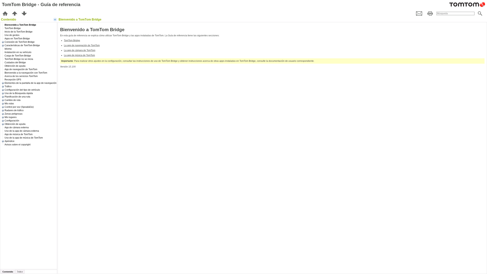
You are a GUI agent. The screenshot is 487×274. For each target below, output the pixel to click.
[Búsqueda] (480, 13)
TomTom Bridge (72, 40)
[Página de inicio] (5, 13)
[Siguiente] (24, 13)
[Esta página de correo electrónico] (419, 13)
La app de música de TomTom (79, 55)
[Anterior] (14, 13)
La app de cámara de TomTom (79, 50)
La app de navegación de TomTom (82, 45)
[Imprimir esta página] (430, 13)
